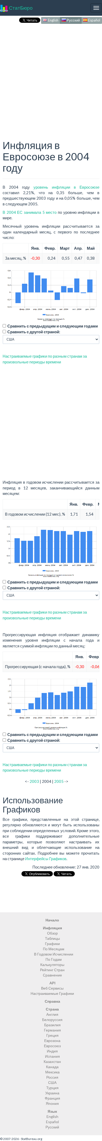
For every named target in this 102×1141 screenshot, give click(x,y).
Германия (52, 1030)
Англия (52, 1014)
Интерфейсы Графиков (45, 858)
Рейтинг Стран (52, 970)
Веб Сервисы (52, 988)
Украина (52, 1093)
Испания (52, 1056)
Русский (73, 20)
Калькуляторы (52, 964)
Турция (52, 1087)
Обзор (52, 933)
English (52, 20)
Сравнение (52, 975)
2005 (59, 781)
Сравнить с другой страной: (33, 331)
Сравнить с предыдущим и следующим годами (52, 326)
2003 (34, 781)
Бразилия (52, 1025)
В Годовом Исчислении (53, 954)
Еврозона (52, 1040)
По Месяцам (53, 949)
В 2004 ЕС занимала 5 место (29, 212)
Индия (52, 1051)
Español (93, 20)
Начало (52, 920)
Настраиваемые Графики (52, 993)
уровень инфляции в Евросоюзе (66, 187)
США (52, 1082)
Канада (52, 1066)
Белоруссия (52, 1019)
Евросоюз (52, 1046)
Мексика (52, 1072)
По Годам (54, 959)
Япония (52, 1103)
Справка (52, 1001)
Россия (52, 1077)
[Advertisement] (51, 76)
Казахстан (52, 1061)
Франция (52, 1098)
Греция (52, 1035)
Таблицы (52, 938)
